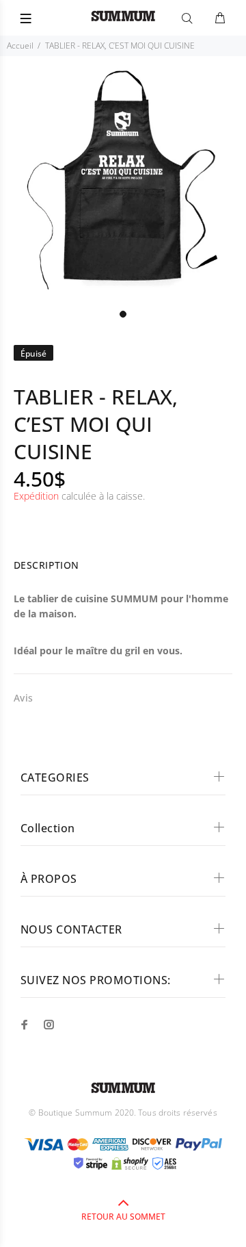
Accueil (20, 45)
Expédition (36, 495)
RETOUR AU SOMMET (123, 1216)
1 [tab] (123, 314)
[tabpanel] (123, 179)
